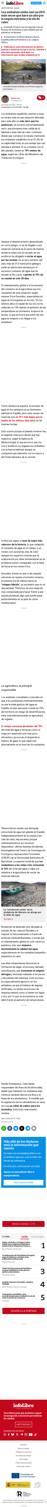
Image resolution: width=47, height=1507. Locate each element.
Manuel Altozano (8, 1262)
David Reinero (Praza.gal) (11, 1249)
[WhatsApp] (5, 1435)
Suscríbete (36, 3)
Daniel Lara (15, 98)
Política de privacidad (24, 1463)
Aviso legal (23, 1459)
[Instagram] (26, 1435)
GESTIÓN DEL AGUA (10, 8)
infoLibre (5, 1301)
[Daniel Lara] (5, 99)
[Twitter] (17, 1435)
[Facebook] (9, 1435)
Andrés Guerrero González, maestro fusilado (17, 1283)
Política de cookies (23, 1466)
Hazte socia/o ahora (23, 1183)
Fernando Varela (8, 1275)
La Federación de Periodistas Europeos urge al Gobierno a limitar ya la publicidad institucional (18, 1257)
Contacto (23, 1445)
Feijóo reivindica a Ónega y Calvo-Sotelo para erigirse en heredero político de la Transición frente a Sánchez (16, 1245)
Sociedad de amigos (23, 1456)
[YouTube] (31, 1435)
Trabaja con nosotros (24, 1452)
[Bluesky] (12, 1435)
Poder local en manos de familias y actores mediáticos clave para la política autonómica (17, 1270)
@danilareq (17, 101)
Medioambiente (7, 1122)
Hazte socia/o (24, 1424)
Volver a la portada (23, 1311)
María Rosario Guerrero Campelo (14, 1287)
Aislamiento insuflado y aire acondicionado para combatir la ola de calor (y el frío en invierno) (18, 1296)
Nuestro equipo (23, 1448)
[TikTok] (35, 1435)
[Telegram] (21, 1435)
